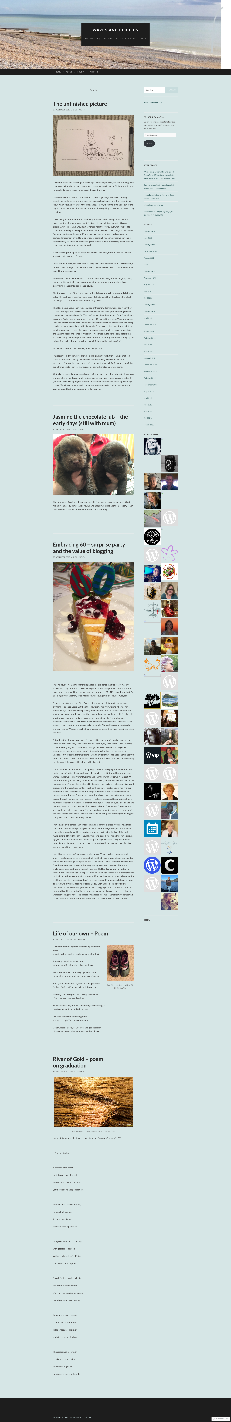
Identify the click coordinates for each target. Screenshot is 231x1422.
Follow (149, 143)
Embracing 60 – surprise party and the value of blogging (89, 547)
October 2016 (150, 338)
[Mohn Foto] (169, 774)
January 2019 (149, 311)
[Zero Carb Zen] (152, 682)
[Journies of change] (152, 482)
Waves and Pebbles (153, 102)
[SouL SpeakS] (152, 665)
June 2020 (148, 291)
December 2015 (150, 364)
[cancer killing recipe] (169, 829)
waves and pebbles (115, 30)
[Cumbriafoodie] (169, 572)
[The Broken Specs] (169, 646)
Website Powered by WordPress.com (72, 1418)
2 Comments (79, 110)
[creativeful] (152, 847)
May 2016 (148, 351)
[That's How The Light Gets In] (169, 482)
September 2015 (150, 385)
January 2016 (149, 358)
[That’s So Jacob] (152, 810)
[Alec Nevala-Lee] (169, 737)
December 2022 (150, 251)
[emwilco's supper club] (152, 719)
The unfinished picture (80, 103)
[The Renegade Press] (169, 884)
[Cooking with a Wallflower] (169, 719)
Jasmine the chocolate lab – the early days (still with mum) (90, 419)
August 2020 (149, 284)
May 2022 (148, 264)
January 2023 (149, 244)
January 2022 (149, 271)
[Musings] (169, 810)
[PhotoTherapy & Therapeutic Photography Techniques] (152, 700)
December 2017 (150, 324)
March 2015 (149, 425)
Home (58, 72)
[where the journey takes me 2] (169, 446)
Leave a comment (76, 429)
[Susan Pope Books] (169, 792)
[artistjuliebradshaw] (152, 774)
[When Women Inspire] (152, 628)
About (69, 72)
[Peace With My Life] (152, 519)
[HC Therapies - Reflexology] (169, 554)
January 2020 (149, 304)
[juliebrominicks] (169, 700)
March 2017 (149, 331)
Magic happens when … (153, 205)
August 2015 (149, 391)
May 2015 (148, 411)
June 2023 (148, 238)
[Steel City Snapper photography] (169, 464)
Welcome (94, 72)
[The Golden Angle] (169, 682)
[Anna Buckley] (169, 756)
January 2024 (149, 231)
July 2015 (148, 398)
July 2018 (148, 318)
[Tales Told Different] (169, 536)
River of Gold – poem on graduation (78, 1062)
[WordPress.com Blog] (152, 866)
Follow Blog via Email (154, 117)
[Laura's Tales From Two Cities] (152, 446)
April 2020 (148, 298)
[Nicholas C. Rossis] (152, 611)
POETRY (80, 72)
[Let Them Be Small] (152, 501)
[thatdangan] (152, 884)
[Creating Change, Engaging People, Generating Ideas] (152, 574)
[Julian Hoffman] (152, 592)
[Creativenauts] (169, 866)
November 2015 (150, 371)
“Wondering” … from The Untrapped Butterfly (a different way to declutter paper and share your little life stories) (159, 175)
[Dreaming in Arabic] (169, 627)
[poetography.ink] (169, 609)
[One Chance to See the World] (152, 646)
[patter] (169, 518)
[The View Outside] (169, 591)
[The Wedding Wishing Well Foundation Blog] (169, 847)
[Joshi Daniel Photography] (152, 792)
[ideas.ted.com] (152, 756)
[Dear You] (169, 902)
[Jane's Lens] (169, 500)
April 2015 (148, 418)
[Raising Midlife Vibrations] (152, 556)
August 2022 (149, 258)
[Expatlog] (152, 737)
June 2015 (148, 405)
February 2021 (150, 278)
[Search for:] (161, 90)
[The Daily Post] (152, 829)
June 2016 (148, 344)
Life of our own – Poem (80, 933)
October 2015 (150, 378)
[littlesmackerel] (169, 664)
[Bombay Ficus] (152, 537)
